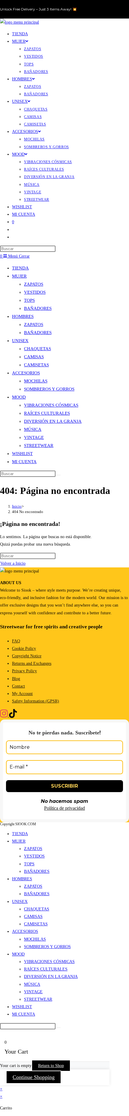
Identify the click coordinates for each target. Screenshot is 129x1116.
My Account (22, 693)
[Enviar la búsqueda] (59, 475)
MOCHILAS (35, 381)
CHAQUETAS (37, 348)
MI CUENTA (24, 461)
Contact (18, 686)
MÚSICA (32, 429)
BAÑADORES (38, 308)
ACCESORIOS (26, 373)
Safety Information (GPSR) (35, 701)
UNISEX (20, 340)
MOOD (19, 397)
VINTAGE (34, 437)
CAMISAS (34, 356)
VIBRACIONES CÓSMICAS (51, 405)
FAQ (16, 641)
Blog (16, 678)
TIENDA (20, 268)
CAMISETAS (36, 364)
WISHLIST (22, 453)
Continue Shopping (34, 1077)
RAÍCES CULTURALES (47, 413)
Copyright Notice (26, 656)
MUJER (19, 276)
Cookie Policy (24, 648)
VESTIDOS (35, 292)
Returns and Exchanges (31, 663)
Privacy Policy (24, 671)
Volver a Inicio (13, 563)
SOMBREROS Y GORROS (49, 389)
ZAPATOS (33, 284)
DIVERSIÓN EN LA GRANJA (53, 421)
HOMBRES (23, 316)
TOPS (29, 300)
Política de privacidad (64, 808)
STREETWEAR (38, 445)
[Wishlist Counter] (16, 229)
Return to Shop (51, 1065)
